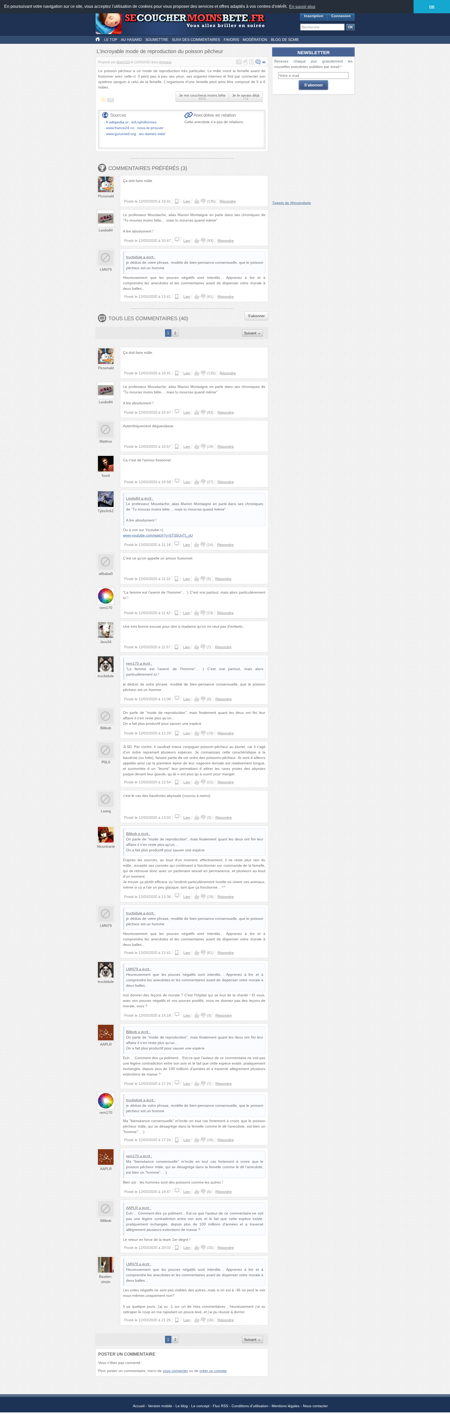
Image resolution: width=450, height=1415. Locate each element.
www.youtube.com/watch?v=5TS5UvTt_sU (158, 535)
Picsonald (106, 196)
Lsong (106, 811)
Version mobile (160, 1406)
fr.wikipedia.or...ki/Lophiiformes (131, 122)
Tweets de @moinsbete (291, 203)
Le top (110, 39)
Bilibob (105, 728)
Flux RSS (220, 1406)
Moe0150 (123, 62)
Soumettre (156, 39)
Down (203, 201)
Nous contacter (315, 1406)
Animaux (165, 62)
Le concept (200, 1406)
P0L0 (106, 762)
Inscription (313, 16)
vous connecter (175, 1371)
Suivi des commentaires (196, 39)
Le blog (182, 1406)
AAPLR (106, 1044)
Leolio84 (106, 230)
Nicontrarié (106, 846)
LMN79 (106, 269)
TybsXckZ (106, 511)
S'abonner (256, 316)
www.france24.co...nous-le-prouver (135, 128)
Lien (186, 201)
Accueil (139, 1406)
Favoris (231, 39)
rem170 (105, 608)
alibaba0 (106, 573)
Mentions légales (285, 1406)
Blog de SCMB (284, 39)
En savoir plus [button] (302, 6)
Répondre (228, 201)
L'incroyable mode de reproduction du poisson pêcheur (160, 51)
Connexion (341, 16)
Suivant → (252, 333)
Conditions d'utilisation (250, 1406)
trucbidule (134, 257)
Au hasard (131, 39)
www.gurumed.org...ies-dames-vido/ (135, 134)
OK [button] (432, 7)
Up (196, 201)
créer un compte (213, 1371)
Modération (255, 39)
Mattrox (105, 441)
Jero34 (105, 642)
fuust (106, 475)
